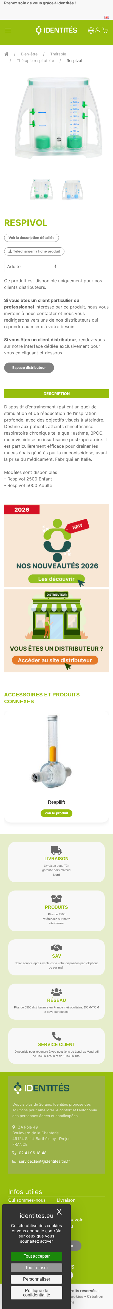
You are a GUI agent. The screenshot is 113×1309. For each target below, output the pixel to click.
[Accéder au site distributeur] (56, 630)
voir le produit (56, 813)
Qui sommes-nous (27, 1200)
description (57, 393)
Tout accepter (37, 1256)
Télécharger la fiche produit (36, 251)
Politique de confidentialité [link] (36, 1292)
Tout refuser (36, 1267)
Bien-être (29, 54)
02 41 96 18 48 (33, 1152)
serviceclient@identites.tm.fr (44, 1161)
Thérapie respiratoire (35, 60)
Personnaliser (36, 1279)
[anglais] (106, 16)
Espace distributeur (29, 368)
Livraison (66, 1200)
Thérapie (58, 54)
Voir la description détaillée (32, 238)
